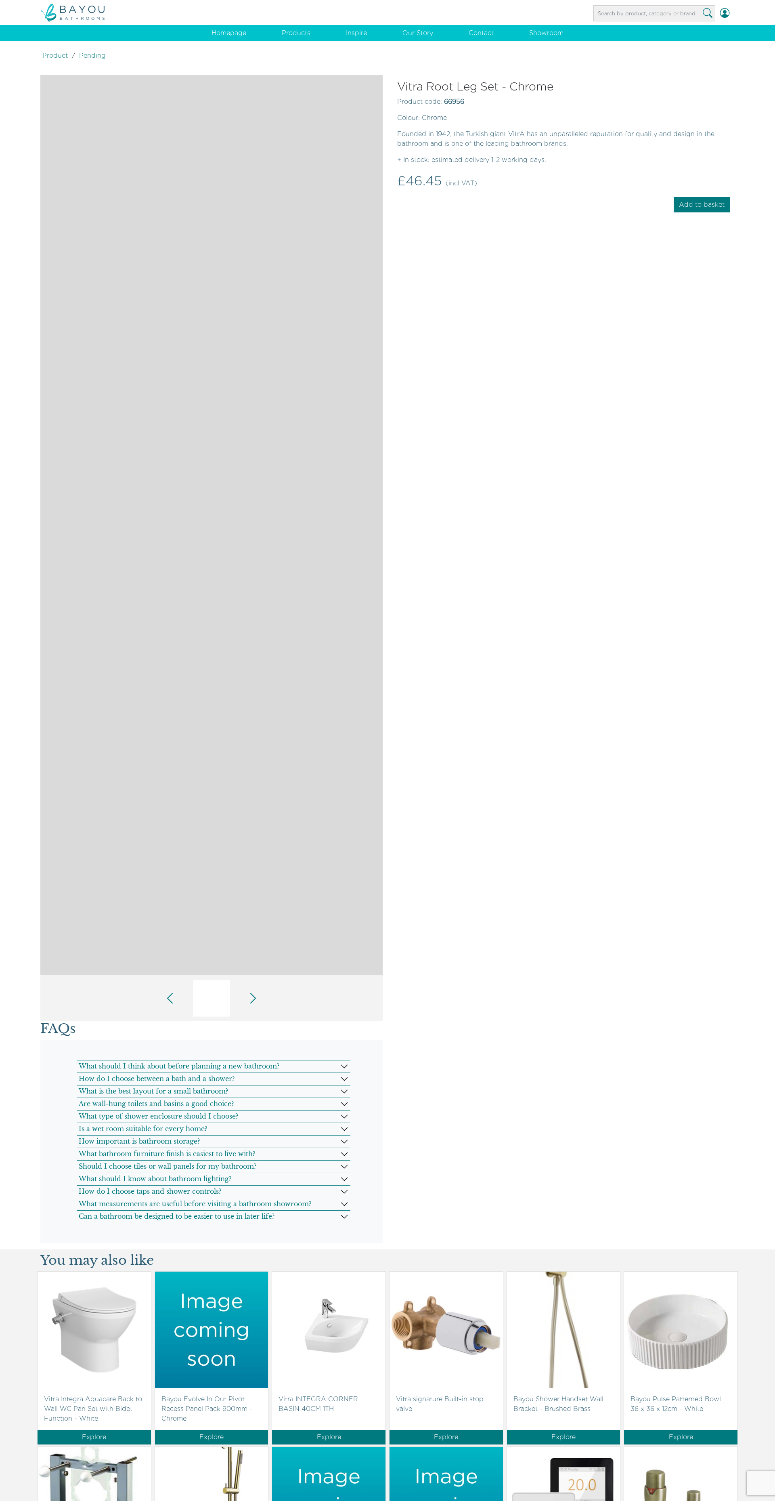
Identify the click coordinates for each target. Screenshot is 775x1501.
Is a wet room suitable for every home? (143, 1129)
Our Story (417, 33)
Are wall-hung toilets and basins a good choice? (156, 1104)
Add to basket (702, 204)
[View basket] (734, 13)
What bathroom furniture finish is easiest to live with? (167, 1154)
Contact (481, 33)
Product (55, 55)
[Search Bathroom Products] (707, 13)
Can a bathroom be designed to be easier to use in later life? (176, 1216)
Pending (92, 55)
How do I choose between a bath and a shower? (157, 1079)
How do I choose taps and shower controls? (150, 1191)
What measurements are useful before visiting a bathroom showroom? (195, 1204)
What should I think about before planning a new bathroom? (179, 1066)
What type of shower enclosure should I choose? (158, 1116)
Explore (94, 1437)
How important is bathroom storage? (139, 1141)
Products (296, 33)
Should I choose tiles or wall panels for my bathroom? (167, 1166)
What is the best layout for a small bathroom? (153, 1091)
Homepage (229, 33)
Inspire (356, 33)
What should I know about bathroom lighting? (155, 1179)
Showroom (546, 33)
